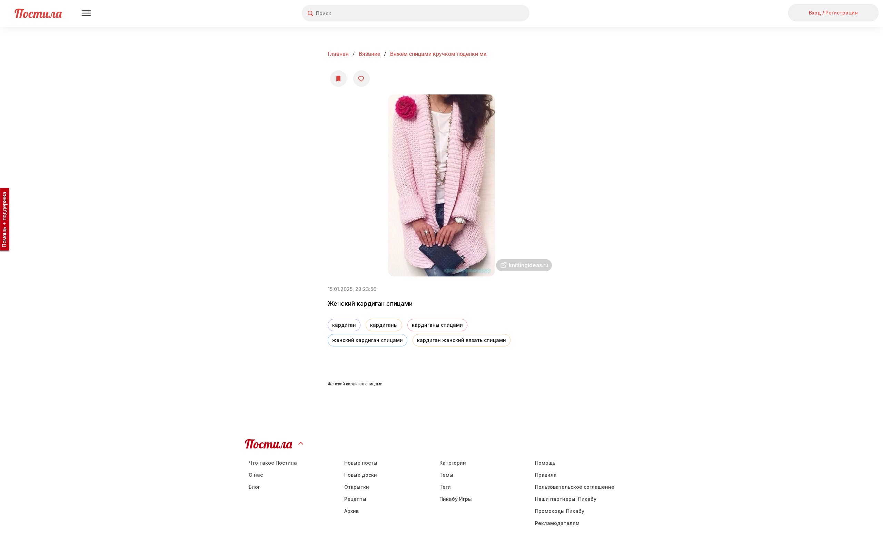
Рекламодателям (557, 523)
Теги (445, 487)
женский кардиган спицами (367, 340)
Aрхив (351, 511)
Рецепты (355, 499)
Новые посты (360, 463)
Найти (498, 13)
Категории (452, 463)
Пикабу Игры (455, 499)
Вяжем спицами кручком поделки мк (438, 54)
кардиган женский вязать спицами (461, 340)
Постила (38, 13)
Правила (546, 475)
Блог (254, 487)
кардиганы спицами (437, 325)
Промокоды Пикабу (559, 511)
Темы (446, 475)
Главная (338, 54)
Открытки (356, 487)
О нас (256, 475)
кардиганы (384, 325)
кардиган (344, 325)
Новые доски (360, 475)
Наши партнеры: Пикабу (565, 499)
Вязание (369, 54)
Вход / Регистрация (833, 13)
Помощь (545, 463)
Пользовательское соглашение (574, 487)
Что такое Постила (273, 463)
